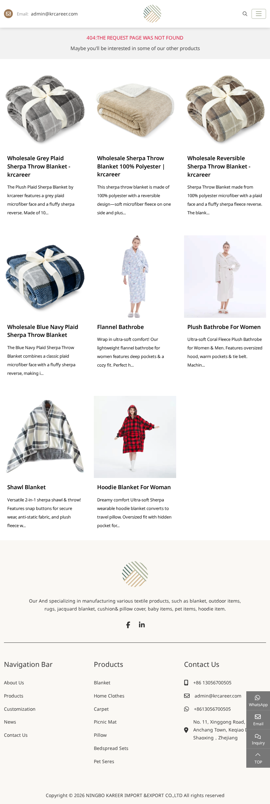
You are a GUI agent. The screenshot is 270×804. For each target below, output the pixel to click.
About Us (14, 682)
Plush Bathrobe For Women (224, 327)
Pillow (100, 735)
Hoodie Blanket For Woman (134, 487)
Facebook (128, 625)
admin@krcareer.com (54, 14)
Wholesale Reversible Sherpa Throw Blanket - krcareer (218, 166)
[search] (244, 13)
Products (13, 696)
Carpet (101, 709)
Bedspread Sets (111, 748)
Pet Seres (104, 761)
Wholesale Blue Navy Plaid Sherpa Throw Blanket (42, 331)
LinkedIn (142, 625)
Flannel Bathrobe (120, 327)
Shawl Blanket (26, 487)
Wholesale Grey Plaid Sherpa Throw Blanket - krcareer (38, 166)
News (10, 722)
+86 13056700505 (212, 682)
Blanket (102, 682)
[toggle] (259, 14)
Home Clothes (109, 696)
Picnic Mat (105, 722)
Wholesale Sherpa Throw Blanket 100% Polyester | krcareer (131, 166)
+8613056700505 (212, 709)
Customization (20, 709)
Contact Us (16, 735)
